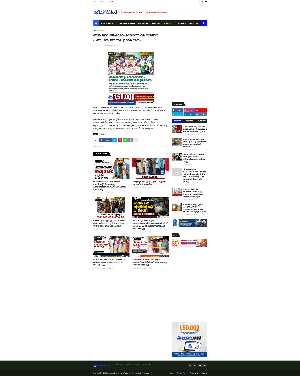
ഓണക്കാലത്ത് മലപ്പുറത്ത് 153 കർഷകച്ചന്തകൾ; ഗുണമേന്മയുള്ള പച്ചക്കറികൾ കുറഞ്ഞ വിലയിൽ (156, 12)
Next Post (164, 146)
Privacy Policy (182, 373)
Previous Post (99, 146)
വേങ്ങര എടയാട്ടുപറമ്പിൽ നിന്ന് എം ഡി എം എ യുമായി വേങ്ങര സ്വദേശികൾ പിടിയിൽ (194, 143)
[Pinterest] (120, 140)
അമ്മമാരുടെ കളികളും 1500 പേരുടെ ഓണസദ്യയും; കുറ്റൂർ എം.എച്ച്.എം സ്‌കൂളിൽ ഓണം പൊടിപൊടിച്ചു (109, 223)
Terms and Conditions (198, 373)
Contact (103, 2)
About (110, 2)
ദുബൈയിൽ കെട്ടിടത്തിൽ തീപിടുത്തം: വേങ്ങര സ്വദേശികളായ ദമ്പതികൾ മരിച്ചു (194, 158)
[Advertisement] (189, 64)
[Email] (130, 140)
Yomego (145, 373)
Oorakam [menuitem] (181, 23)
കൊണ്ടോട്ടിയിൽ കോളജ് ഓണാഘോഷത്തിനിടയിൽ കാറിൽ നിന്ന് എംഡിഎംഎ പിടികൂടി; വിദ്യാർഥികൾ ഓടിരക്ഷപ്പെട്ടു (149, 224)
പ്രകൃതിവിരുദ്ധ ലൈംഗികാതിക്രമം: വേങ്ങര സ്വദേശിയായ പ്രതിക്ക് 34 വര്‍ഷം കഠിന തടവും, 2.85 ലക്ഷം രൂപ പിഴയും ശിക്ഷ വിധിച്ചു (194, 175)
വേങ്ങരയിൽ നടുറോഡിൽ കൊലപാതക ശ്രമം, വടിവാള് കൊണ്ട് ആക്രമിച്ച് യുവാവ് (195, 129)
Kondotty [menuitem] (168, 23)
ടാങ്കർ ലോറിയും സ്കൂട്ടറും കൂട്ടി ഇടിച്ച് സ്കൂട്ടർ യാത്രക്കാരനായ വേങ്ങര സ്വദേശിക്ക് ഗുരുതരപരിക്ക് (194, 208)
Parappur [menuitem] (193, 23)
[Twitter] (114, 140)
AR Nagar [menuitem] (156, 23)
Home (95, 2)
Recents (189, 121)
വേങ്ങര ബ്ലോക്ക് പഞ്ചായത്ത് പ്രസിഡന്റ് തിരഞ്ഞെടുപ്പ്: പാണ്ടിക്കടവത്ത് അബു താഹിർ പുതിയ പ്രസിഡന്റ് (109, 185)
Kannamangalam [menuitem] (127, 23)
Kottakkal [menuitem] (143, 23)
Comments (201, 121)
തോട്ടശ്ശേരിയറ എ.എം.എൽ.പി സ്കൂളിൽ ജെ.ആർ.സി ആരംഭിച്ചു (149, 183)
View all (166, 154)
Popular (177, 121)
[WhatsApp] (125, 140)
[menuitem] (96, 23)
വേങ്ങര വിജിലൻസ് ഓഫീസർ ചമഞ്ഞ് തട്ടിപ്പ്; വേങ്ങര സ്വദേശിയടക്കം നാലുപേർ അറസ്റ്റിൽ (193, 193)
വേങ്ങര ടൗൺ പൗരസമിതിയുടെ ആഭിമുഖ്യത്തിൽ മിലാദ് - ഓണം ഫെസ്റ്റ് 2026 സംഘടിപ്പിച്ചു (149, 262)
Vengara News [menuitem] (107, 23)
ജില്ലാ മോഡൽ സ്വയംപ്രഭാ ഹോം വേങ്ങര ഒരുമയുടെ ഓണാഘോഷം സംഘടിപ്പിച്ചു (109, 262)
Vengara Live (112, 373)
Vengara (102, 30)
